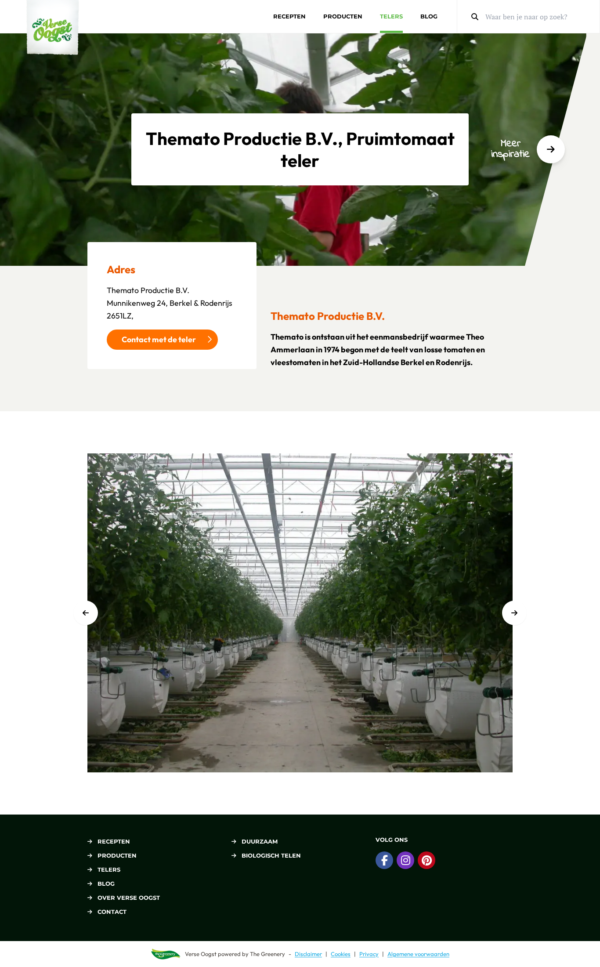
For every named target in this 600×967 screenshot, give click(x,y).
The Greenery (267, 953)
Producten (342, 16)
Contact (112, 911)
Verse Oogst (201, 953)
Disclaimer (308, 953)
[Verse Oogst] (52, 27)
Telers (391, 16)
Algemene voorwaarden (418, 953)
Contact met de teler (159, 339)
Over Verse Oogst (129, 897)
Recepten (289, 16)
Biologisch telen (271, 855)
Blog (428, 16)
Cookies (341, 953)
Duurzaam (260, 841)
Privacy (369, 953)
